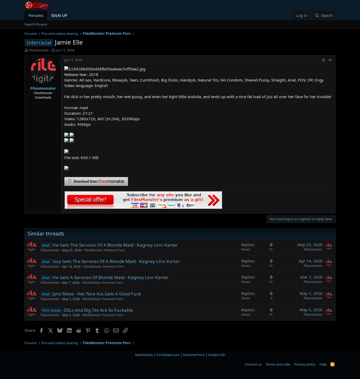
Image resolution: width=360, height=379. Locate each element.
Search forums (36, 24)
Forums (35, 15)
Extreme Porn (194, 354)
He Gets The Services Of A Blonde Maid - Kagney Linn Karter (115, 245)
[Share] (323, 60)
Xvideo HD (216, 354)
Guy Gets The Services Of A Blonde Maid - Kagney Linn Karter (116, 261)
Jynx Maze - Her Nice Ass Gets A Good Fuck (96, 294)
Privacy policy (304, 364)
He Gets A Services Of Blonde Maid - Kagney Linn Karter (110, 277)
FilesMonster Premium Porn (104, 250)
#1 (331, 60)
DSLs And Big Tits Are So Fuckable (98, 310)
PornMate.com (168, 354)
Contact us (253, 364)
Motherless (144, 354)
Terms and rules (278, 364)
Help (323, 364)
